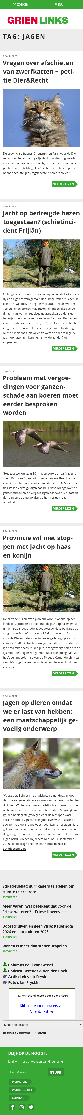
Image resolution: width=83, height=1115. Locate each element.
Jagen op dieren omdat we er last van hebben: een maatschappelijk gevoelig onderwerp (40, 715)
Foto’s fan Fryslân (24, 982)
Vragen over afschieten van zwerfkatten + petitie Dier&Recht (38, 71)
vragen (7, 328)
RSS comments (19, 1033)
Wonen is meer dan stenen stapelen (35, 945)
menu (59, 5)
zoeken (22, 5)
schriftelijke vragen (27, 173)
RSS (5, 1033)
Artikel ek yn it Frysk (27, 976)
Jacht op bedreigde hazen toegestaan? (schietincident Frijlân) (41, 222)
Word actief (22, 1090)
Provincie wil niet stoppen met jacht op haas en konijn (38, 547)
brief (12, 304)
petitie (7, 168)
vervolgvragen (28, 488)
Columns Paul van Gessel (30, 964)
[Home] (38, 20)
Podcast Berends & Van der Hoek (37, 970)
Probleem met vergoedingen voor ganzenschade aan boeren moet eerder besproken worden (41, 395)
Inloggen (40, 1033)
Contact (19, 1098)
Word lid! (20, 1082)
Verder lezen (63, 184)
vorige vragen (59, 497)
